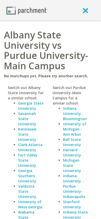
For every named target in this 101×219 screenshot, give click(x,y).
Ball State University (72, 142)
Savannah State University (27, 118)
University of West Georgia (30, 204)
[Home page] (26, 10)
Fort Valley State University (28, 160)
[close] (85, 10)
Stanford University (72, 204)
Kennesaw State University (27, 134)
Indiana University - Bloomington (75, 113)
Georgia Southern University (27, 175)
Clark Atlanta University (30, 147)
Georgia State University (31, 106)
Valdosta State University (27, 191)
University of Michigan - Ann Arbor (74, 129)
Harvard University (72, 152)
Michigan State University (72, 165)
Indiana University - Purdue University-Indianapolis (74, 186)
